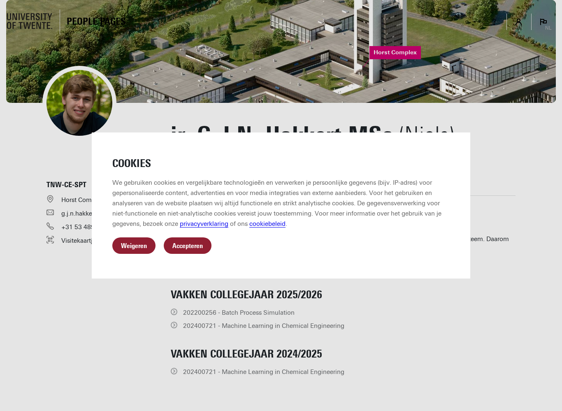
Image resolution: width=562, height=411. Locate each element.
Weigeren (134, 246)
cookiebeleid (267, 224)
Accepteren (187, 246)
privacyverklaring (204, 224)
